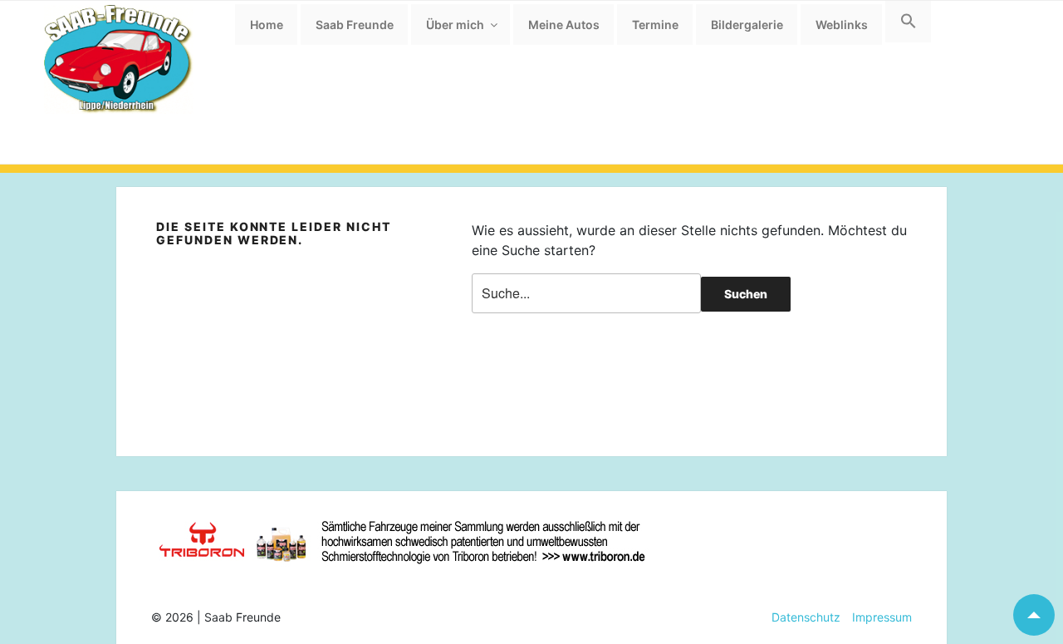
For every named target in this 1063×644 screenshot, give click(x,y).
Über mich (455, 24)
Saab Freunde (355, 24)
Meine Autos (564, 24)
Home (266, 24)
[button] (908, 21)
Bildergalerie (747, 24)
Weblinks (842, 24)
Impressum (876, 617)
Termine (655, 24)
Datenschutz (806, 617)
